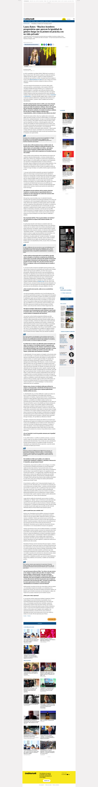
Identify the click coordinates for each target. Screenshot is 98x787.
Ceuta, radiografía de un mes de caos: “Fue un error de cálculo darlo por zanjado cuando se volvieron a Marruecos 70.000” (31, 640)
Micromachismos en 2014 (36, 79)
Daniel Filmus (42, 721)
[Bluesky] (46, 45)
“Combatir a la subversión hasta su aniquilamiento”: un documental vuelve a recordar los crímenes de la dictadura (63, 237)
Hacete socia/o (64, 19)
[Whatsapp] (42, 45)
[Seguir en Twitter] (62, 774)
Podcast (51, 21)
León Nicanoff (42, 754)
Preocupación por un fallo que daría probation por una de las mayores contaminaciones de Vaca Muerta (63, 308)
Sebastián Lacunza (26, 675)
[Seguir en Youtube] (67, 774)
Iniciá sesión (68, 19)
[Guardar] (53, 45)
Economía (29, 21)
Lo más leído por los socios (29, 627)
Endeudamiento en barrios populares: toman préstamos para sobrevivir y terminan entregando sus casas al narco (47, 752)
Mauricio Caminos (43, 676)
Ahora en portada (27, 660)
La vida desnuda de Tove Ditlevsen (31, 704)
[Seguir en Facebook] (63, 774)
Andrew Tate (41, 281)
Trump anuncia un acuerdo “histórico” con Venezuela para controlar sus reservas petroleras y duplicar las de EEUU (31, 656)
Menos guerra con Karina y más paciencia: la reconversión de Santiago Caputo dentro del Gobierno (30, 689)
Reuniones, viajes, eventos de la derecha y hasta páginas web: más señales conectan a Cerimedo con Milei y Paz (47, 673)
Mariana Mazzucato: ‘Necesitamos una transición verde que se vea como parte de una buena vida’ (63, 319)
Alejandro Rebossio (43, 691)
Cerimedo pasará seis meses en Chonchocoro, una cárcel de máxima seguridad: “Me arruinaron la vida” (31, 721)
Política (25, 21)
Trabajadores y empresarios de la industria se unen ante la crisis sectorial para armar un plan (47, 689)
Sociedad (33, 21)
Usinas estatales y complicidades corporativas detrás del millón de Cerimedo (31, 673)
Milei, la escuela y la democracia (47, 720)
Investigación (42, 21)
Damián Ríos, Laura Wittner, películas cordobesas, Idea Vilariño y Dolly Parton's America (48, 639)
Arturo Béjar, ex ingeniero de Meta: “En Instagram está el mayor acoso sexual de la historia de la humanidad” (47, 706)
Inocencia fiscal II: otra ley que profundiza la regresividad (30, 736)
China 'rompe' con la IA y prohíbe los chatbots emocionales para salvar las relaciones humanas (67, 159)
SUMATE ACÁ (46, 780)
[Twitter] (49, 45)
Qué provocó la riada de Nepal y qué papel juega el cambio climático (63, 314)
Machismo (29, 615)
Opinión (37, 21)
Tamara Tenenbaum (27, 705)
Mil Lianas (46, 21)
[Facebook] (44, 45)
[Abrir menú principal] (74, 18)
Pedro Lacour (26, 692)
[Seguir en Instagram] (65, 774)
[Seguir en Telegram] (64, 774)
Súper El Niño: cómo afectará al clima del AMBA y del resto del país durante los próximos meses (63, 325)
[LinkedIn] (51, 45)
